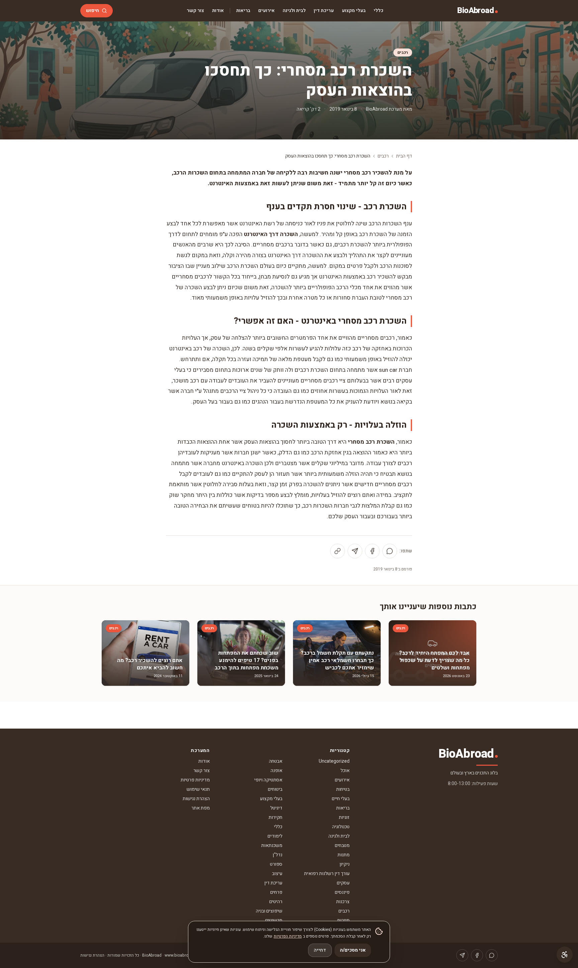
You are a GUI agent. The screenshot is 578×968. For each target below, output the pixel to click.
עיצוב (277, 873)
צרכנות (343, 901)
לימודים (275, 836)
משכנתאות (271, 845)
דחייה (320, 950)
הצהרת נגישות (196, 798)
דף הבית (404, 156)
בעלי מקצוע (354, 10)
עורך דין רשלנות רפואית (327, 873)
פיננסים (342, 892)
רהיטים (275, 901)
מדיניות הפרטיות (288, 936)
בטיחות (343, 789)
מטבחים (342, 845)
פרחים (276, 892)
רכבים (402, 52)
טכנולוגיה (341, 826)
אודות (218, 10)
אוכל (345, 770)
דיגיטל (276, 808)
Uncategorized (334, 761)
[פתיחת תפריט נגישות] (565, 955)
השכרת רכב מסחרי (371, 442)
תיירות (343, 920)
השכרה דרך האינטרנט (271, 234)
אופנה (276, 770)
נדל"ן (277, 854)
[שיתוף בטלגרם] (355, 551)
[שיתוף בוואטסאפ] (389, 551)
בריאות (243, 10)
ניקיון (345, 864)
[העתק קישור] (337, 551)
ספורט (276, 864)
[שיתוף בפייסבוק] (372, 551)
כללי (378, 10)
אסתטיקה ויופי (268, 779)
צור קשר (195, 10)
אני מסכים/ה (353, 950)
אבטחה (275, 761)
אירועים (266, 10)
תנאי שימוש (198, 789)
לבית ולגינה (294, 10)
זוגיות (344, 817)
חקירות (275, 817)
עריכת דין (324, 10)
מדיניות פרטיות (195, 779)
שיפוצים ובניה (269, 911)
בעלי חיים (341, 798)
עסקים (343, 882)
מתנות (344, 854)
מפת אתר (200, 808)
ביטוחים (275, 789)
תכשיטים (273, 920)
